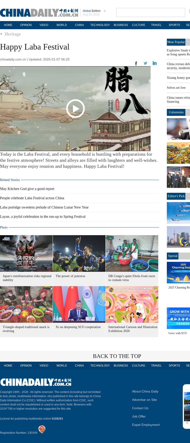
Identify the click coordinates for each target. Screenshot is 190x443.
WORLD (62, 25)
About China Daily (145, 391)
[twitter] (155, 64)
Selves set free (176, 87)
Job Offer (139, 416)
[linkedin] (145, 64)
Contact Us (140, 408)
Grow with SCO (177, 333)
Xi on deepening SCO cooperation (78, 327)
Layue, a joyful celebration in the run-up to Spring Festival (43, 216)
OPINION (26, 25)
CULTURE (138, 25)
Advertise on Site (144, 400)
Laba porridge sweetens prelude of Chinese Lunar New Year (44, 207)
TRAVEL (156, 25)
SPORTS (174, 25)
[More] (136, 65)
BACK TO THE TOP (117, 356)
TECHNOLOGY (100, 25)
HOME (8, 25)
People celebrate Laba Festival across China (32, 198)
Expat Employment (146, 425)
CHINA (79, 25)
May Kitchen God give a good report (27, 189)
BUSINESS (121, 25)
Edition (92, 11)
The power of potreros (70, 276)
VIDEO (44, 25)
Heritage (13, 33)
